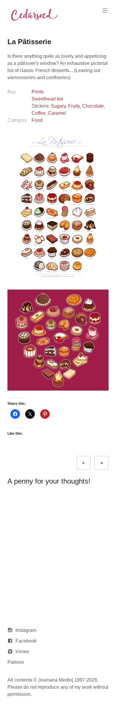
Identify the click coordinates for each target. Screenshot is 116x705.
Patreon (15, 662)
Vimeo (22, 651)
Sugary (58, 105)
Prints (38, 91)
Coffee (39, 113)
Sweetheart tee (47, 98)
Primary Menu (105, 10)
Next (107, 463)
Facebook (26, 640)
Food (37, 120)
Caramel (57, 113)
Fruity (74, 105)
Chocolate (93, 105)
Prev (89, 463)
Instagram (25, 630)
